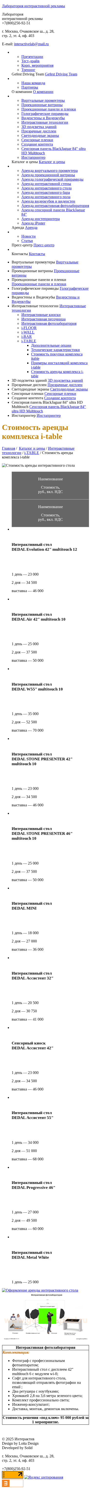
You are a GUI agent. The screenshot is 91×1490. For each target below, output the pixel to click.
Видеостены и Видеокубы (43, 118)
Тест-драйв (30, 61)
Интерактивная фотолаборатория (48, 323)
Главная (8, 448)
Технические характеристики (55, 350)
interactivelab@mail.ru (31, 44)
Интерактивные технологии (44, 122)
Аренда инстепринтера (40, 219)
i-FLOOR (29, 328)
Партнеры (29, 87)
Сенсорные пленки (37, 140)
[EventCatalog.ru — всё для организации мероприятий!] (12, 1486)
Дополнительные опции (51, 345)
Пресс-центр (43, 245)
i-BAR (26, 337)
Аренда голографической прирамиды (52, 179)
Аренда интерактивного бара (45, 192)
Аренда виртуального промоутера (49, 170)
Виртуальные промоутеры (43, 100)
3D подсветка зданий (39, 127)
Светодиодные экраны (40, 135)
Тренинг (28, 70)
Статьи (27, 241)
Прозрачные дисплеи (38, 131)
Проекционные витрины (42, 105)
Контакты (37, 254)
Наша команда (33, 83)
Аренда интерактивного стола (46, 188)
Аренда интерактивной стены (46, 184)
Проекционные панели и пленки (48, 109)
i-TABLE (28, 341)
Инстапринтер (33, 157)
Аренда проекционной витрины (48, 175)
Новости (28, 236)
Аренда (31, 227)
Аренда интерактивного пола (45, 197)
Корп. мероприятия (37, 65)
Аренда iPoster (33, 223)
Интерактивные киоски (41, 315)
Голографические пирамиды (44, 114)
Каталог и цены (52, 162)
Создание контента (37, 144)
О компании (43, 92)
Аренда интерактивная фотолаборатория (55, 206)
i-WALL (27, 332)
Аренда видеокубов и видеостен (48, 201)
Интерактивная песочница (43, 319)
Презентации (32, 57)
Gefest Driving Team (61, 74)
